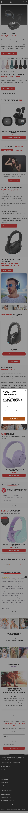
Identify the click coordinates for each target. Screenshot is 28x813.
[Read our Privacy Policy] (24, 414)
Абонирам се (14, 418)
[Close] (25, 390)
